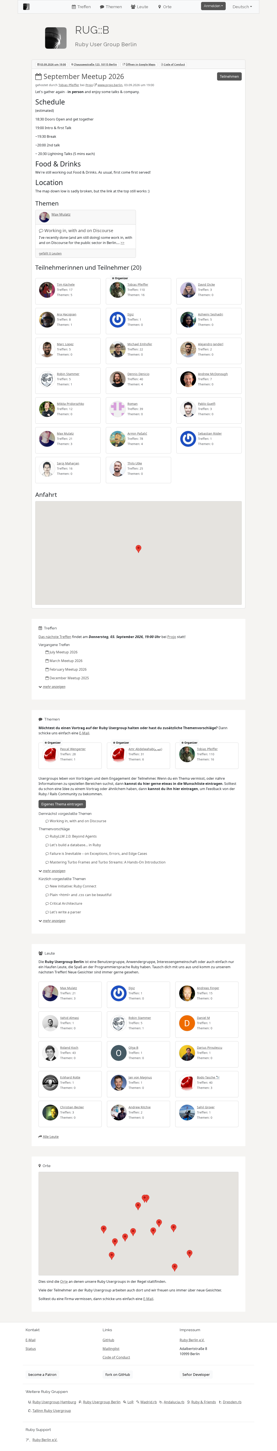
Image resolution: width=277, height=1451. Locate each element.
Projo (89, 85)
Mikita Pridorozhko (70, 404)
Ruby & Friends (203, 1402)
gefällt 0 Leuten (50, 253)
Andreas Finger (208, 988)
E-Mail (84, 733)
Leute (142, 6)
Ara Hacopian (66, 314)
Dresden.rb (232, 1402)
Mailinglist (111, 1348)
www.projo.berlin (110, 85)
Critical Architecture (66, 903)
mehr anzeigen (54, 686)
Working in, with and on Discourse (78, 230)
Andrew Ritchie (140, 1107)
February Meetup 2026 (68, 669)
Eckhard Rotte (70, 1077)
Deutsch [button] (241, 6)
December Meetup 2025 (69, 678)
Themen (113, 6)
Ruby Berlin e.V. (192, 1340)
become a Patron (42, 1374)
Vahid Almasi (69, 1018)
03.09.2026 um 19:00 (53, 64)
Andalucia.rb (174, 1402)
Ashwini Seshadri (210, 314)
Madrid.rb (148, 1402)
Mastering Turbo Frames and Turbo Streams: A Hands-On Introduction (108, 862)
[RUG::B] (56, 36)
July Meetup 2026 (63, 652)
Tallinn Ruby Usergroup (51, 1410)
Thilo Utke (134, 463)
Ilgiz (130, 314)
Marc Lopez (65, 344)
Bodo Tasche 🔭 (208, 1077)
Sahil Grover (206, 1107)
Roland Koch (69, 1047)
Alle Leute (51, 1136)
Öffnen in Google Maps (140, 64)
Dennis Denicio (138, 374)
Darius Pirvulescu (209, 1047)
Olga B (133, 1047)
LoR (130, 1402)
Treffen (83, 6)
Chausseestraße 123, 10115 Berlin (95, 64)
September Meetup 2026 (83, 76)
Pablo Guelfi (206, 404)
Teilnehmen (229, 76)
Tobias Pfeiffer (68, 85)
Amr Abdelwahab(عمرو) (145, 749)
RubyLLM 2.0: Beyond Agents (73, 836)
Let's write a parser (65, 912)
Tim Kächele (66, 284)
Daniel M (203, 1018)
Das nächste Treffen (55, 636)
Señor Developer (196, 1374)
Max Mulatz (61, 214)
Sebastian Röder (210, 433)
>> (122, 242)
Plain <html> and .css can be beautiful (80, 894)
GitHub (108, 1340)
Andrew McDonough (213, 374)
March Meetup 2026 (66, 660)
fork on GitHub (117, 1374)
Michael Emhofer (139, 344)
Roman (132, 404)
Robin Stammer (68, 374)
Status (31, 1348)
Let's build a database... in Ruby (75, 845)
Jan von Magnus (140, 1077)
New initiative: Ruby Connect (73, 886)
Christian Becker (72, 1107)
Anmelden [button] (212, 6)
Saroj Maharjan (68, 463)
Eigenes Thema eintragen (62, 804)
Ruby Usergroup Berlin (102, 1402)
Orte (167, 6)
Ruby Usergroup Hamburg (54, 1402)
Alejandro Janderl (210, 344)
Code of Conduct (174, 64)
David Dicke (206, 284)
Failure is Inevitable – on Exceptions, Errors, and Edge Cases (98, 853)
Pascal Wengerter (73, 749)
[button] (138, 549)
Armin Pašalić (137, 433)
